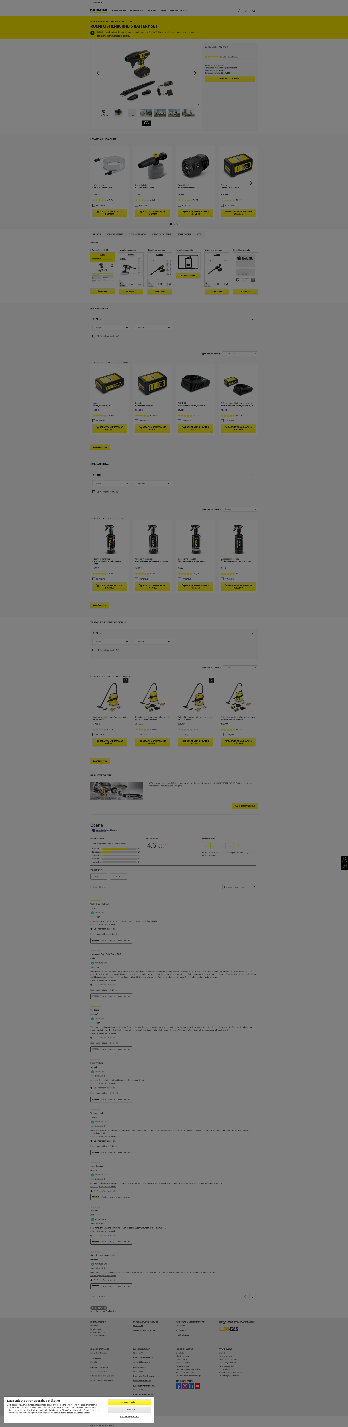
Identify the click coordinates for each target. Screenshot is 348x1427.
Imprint (87, 1413)
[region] (79, 1410)
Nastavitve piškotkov (129, 1416)
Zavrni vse (129, 1410)
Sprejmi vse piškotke (129, 1402)
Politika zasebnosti (75, 1413)
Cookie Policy (60, 1413)
